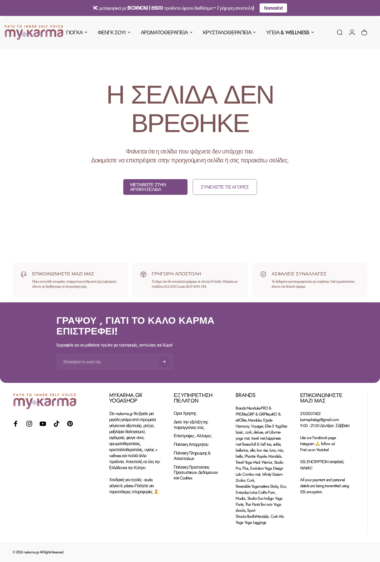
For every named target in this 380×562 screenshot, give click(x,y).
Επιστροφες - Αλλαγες (192, 436)
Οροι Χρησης (185, 413)
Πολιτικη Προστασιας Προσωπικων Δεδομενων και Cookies (196, 472)
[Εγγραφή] (164, 361)
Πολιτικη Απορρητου (191, 444)
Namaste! (273, 8)
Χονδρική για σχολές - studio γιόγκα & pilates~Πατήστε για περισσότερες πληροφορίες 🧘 (134, 486)
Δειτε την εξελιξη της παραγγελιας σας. (191, 424)
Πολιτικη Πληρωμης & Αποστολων (192, 455)
